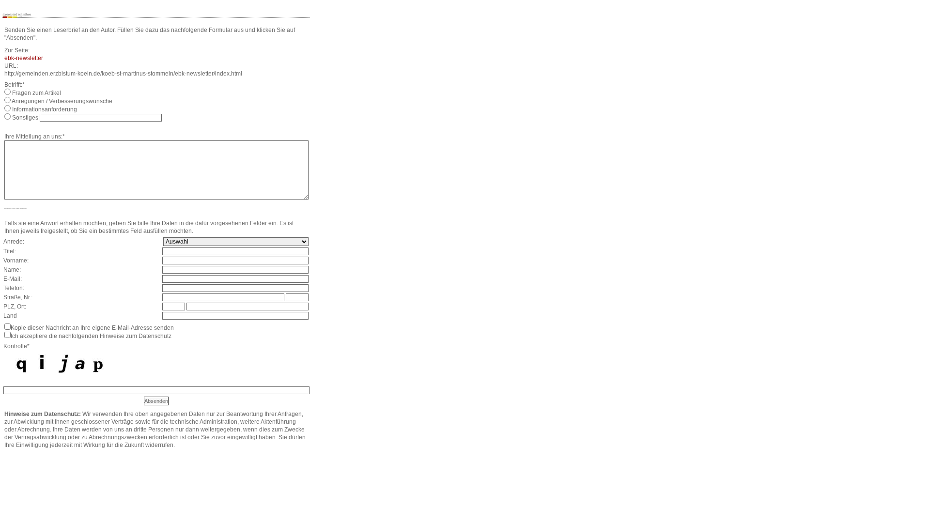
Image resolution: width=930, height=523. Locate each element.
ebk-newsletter (23, 58)
